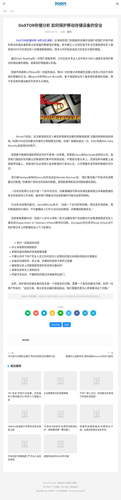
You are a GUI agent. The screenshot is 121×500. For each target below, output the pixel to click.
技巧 (5, 11)
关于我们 (47, 487)
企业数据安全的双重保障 (56, 393)
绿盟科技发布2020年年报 (56, 456)
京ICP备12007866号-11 (46, 491)
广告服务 (56, 487)
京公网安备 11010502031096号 (71, 491)
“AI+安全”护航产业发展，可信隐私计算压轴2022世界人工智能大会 (24, 396)
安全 (66, 324)
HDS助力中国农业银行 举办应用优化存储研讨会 (31, 356)
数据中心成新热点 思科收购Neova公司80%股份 (89, 356)
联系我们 (74, 487)
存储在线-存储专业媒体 (60, 4)
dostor (25, 339)
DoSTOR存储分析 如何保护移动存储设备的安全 (60, 25)
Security (55, 324)
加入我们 (65, 487)
